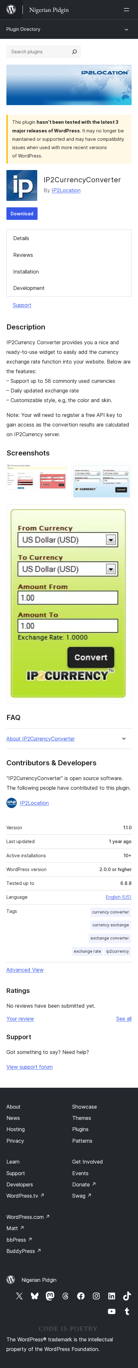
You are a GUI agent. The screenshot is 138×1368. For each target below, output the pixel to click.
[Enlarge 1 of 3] (58, 472)
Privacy (15, 1141)
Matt (15, 1228)
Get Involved (87, 1161)
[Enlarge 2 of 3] (123, 472)
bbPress (19, 1240)
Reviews (23, 255)
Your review (20, 1018)
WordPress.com (28, 1217)
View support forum (29, 1067)
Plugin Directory (23, 29)
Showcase (84, 1106)
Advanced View (25, 970)
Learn (13, 1161)
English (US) (119, 897)
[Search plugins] (74, 51)
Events (80, 1173)
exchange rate (87, 951)
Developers (19, 1184)
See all (124, 1018)
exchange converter (110, 938)
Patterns (82, 1141)
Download (22, 213)
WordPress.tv (25, 1195)
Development (29, 288)
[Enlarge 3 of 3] (123, 513)
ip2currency (117, 951)
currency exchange (110, 925)
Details (21, 238)
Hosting (15, 1129)
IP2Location (66, 190)
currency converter (110, 912)
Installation (26, 271)
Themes (81, 1118)
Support (22, 305)
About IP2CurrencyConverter (40, 739)
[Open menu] (127, 9)
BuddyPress (23, 1251)
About (13, 1106)
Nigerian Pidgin (39, 1280)
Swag (82, 1195)
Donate (84, 1184)
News (13, 1118)
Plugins (80, 1129)
